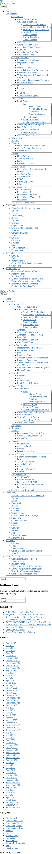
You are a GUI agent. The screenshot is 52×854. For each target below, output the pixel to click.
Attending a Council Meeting (30, 47)
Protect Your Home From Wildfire (20, 632)
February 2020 (12, 802)
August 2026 (11, 643)
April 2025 (10, 680)
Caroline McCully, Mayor (34, 24)
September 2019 (13, 807)
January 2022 (11, 747)
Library (20, 184)
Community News (14, 825)
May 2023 (10, 713)
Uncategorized (12, 848)
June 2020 (10, 792)
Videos (14, 213)
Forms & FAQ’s (13, 268)
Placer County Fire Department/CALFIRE (27, 193)
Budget (20, 161)
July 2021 (10, 762)
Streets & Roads (30, 117)
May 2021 (10, 767)
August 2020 (11, 787)
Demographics (17, 250)
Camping (15, 256)
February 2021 (12, 775)
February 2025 (12, 685)
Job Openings (12, 835)
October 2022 (12, 727)
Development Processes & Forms (31, 146)
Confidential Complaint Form (24, 286)
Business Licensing (25, 164)
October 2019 (12, 805)
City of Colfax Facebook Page (24, 228)
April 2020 (10, 797)
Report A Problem (31, 119)
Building (15, 140)
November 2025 (13, 663)
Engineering (16, 138)
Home (8, 11)
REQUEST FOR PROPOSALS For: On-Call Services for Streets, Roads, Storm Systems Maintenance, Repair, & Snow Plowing (26, 617)
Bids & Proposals (24, 127)
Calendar (15, 238)
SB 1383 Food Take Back (22, 202)
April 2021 (10, 770)
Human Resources (25, 82)
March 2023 (11, 715)
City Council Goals (25, 55)
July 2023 (10, 708)
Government (11, 14)
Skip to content (6, 1)
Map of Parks (35, 107)
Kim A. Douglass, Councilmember (31, 38)
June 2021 (10, 765)
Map (13, 245)
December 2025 (13, 660)
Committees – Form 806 (27, 52)
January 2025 (11, 688)
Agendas (21, 42)
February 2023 (12, 718)
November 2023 (13, 698)
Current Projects (24, 151)
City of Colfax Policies (27, 19)
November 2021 (13, 752)
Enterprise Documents (27, 73)
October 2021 (12, 755)
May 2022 (10, 737)
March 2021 (11, 772)
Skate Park (16, 230)
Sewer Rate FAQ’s (31, 132)
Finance (14, 153)
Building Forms (18, 276)
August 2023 (11, 705)
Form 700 (21, 50)
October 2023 (12, 700)
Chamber (15, 223)
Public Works (17, 98)
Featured (9, 830)
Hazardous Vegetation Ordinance (25, 284)
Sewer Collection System (28, 129)
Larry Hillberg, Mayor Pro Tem (37, 27)
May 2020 (10, 795)
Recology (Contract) (26, 181)
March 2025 (11, 683)
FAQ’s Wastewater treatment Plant (26, 281)
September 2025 (13, 668)
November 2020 (13, 782)
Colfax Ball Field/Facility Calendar (26, 263)
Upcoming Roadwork (15, 629)
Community (11, 205)
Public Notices (23, 93)
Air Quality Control (25, 174)
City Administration (20, 57)
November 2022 (13, 725)
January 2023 (11, 720)
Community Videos (14, 828)
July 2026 (10, 645)
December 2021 (13, 750)
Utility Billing (23, 156)
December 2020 (13, 780)
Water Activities (18, 261)
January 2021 (11, 777)
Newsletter (10, 838)
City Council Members (27, 22)
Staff (19, 65)
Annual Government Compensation (32, 70)
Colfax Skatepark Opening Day (19, 612)
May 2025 (10, 678)
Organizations (17, 225)
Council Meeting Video (27, 45)
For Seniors (16, 220)
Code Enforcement (25, 135)
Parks (25, 104)
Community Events (19, 233)
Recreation (10, 253)
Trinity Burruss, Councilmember (30, 33)
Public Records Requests (28, 95)
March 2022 (11, 742)
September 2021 (13, 757)
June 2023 (10, 710)
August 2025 (11, 670)
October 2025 (12, 665)
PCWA (20, 179)
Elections (21, 88)
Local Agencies (18, 166)
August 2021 (11, 760)
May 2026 (10, 650)
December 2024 (13, 690)
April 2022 (10, 740)
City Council (17, 16)
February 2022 (12, 745)
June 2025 (10, 675)
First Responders (18, 187)
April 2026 (10, 653)
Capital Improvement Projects (36, 122)
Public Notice (11, 840)
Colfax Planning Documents (29, 148)
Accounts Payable (25, 159)
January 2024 (11, 693)
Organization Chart (25, 63)
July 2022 (10, 732)
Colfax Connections (14, 820)
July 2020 (10, 790)
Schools (14, 235)
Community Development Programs (33, 80)
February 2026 (12, 658)
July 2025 (10, 673)
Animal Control (24, 177)
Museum (15, 243)
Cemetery (15, 240)
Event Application (37, 114)
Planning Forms (18, 274)
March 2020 (11, 800)
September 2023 (13, 703)
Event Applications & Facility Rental (27, 279)
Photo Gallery (17, 215)
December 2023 (13, 695)
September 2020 (13, 785)
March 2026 (11, 655)
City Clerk (16, 85)
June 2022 (10, 735)
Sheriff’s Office (24, 190)
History (14, 218)
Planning (15, 143)
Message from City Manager (29, 60)
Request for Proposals (15, 843)
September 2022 (13, 730)
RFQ (8, 845)
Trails (13, 258)
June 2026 (10, 648)
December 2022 (13, 723)
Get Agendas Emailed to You (24, 271)
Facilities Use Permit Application (38, 110)
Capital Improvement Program (30, 125)
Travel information (19, 248)
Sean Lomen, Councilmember (36, 29)
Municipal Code (24, 68)
